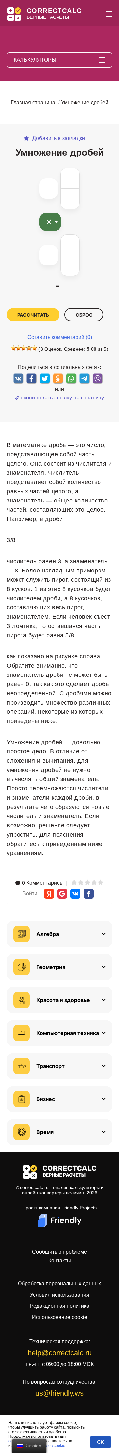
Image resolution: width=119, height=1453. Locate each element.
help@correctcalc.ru (60, 1353)
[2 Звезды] (18, 348)
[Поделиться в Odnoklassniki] (58, 378)
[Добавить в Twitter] (45, 378)
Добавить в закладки (58, 138)
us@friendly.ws (59, 1393)
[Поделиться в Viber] (97, 378)
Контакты (59, 1260)
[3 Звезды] (23, 348)
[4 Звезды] (29, 348)
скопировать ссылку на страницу (62, 397)
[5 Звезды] (34, 348)
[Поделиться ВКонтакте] (18, 378)
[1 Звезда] (13, 348)
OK (100, 1442)
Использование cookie (59, 1317)
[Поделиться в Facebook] (31, 378)
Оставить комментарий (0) (59, 337)
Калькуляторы (35, 60)
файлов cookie (51, 1445)
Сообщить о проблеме (59, 1252)
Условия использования (59, 1294)
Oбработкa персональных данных (59, 1283)
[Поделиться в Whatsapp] (71, 378)
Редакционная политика (59, 1306)
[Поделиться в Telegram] (84, 378)
